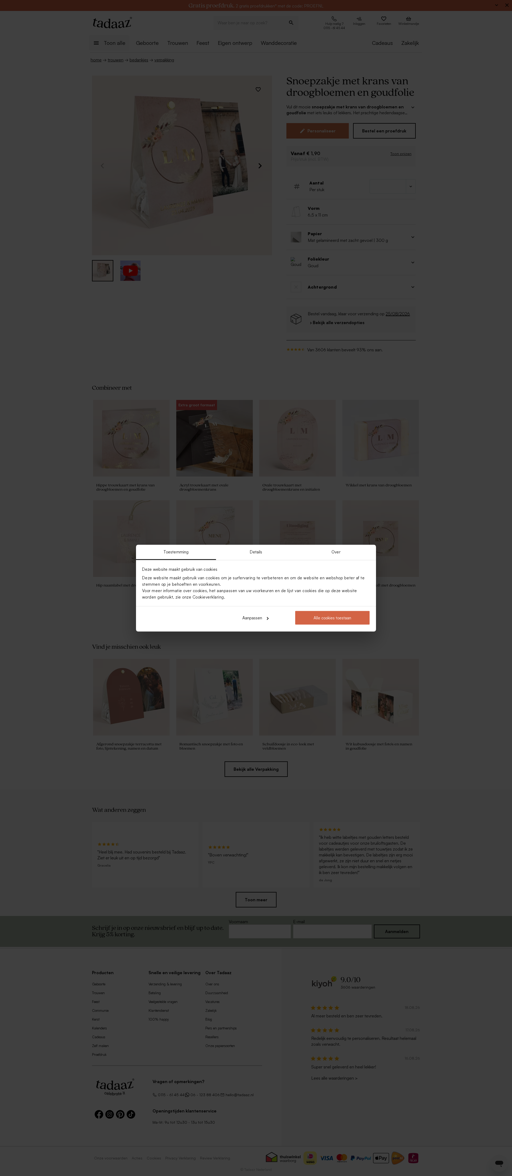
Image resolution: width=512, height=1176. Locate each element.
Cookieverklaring (208, 596)
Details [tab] (256, 551)
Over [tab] (335, 551)
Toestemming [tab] (176, 551)
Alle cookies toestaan (332, 617)
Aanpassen (252, 617)
